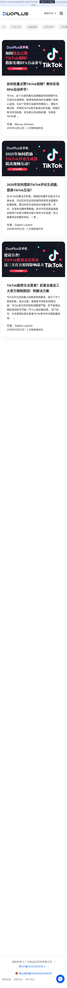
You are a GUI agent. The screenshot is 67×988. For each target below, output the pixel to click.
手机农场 (8, 643)
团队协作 (8, 700)
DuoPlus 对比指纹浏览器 (16, 764)
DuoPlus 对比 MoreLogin (16, 745)
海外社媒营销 (11, 528)
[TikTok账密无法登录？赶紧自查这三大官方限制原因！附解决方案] (33, 259)
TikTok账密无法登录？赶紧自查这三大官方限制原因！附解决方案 (33, 288)
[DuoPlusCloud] (24, 868)
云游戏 (7, 496)
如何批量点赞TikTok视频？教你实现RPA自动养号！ (33, 86)
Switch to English (47, 2)
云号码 (7, 630)
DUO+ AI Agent (11, 662)
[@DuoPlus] (7, 868)
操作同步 (8, 681)
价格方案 (8, 617)
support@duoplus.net (15, 910)
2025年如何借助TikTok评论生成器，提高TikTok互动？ (33, 187)
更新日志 (8, 948)
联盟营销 (8, 509)
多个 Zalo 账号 (11, 591)
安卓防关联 (9, 649)
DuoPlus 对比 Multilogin (16, 751)
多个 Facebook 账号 (14, 554)
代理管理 (8, 713)
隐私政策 (6, 979)
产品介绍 (16, 27)
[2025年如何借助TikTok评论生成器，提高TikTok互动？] (33, 158)
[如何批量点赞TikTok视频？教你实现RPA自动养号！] (33, 58)
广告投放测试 (11, 521)
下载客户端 (9, 936)
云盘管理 (8, 725)
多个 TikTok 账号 (12, 579)
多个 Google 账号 (13, 560)
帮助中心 (8, 929)
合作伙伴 (49, 27)
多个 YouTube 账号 (13, 585)
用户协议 (29, 979)
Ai (4, 27)
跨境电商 (8, 502)
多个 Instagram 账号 (14, 566)
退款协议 (18, 979)
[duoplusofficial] (16, 868)
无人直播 (8, 534)
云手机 (7, 624)
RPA (6, 687)
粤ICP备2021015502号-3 (32, 966)
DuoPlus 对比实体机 (14, 770)
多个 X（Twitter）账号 (15, 572)
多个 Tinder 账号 (12, 598)
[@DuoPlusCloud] (42, 868)
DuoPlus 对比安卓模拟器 (16, 758)
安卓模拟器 (9, 655)
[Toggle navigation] (61, 13)
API (5, 694)
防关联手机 (9, 636)
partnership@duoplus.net (17, 899)
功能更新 (32, 27)
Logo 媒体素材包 (12, 942)
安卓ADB (8, 706)
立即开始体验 (33, 429)
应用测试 (8, 515)
